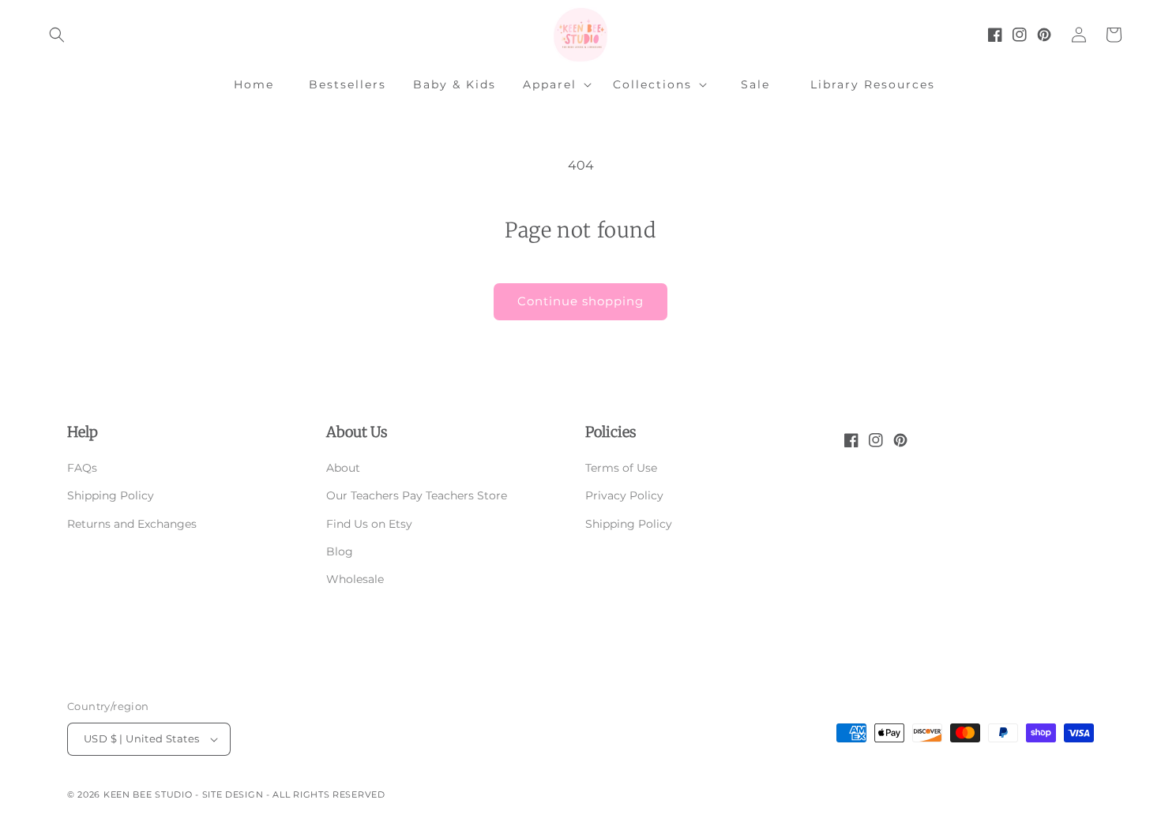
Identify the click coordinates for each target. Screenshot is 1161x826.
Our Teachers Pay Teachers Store (416, 495)
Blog (339, 551)
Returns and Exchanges (132, 524)
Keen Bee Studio (148, 794)
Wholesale (355, 579)
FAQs (82, 468)
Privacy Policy (624, 495)
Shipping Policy (110, 495)
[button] (56, 34)
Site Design (233, 794)
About (343, 468)
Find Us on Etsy (369, 524)
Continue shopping (580, 300)
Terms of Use (621, 468)
